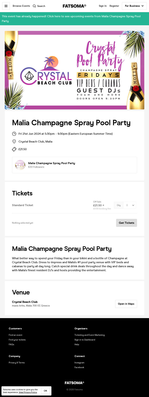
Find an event (15, 335)
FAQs (11, 344)
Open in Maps (126, 303)
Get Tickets (126, 222)
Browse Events (21, 5)
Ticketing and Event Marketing (89, 335)
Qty (119, 205)
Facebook (79, 367)
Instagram (79, 362)
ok (45, 391)
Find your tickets (17, 339)
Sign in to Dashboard (84, 339)
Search (41, 6)
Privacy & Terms (17, 362)
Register (114, 5)
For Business (132, 5)
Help (76, 344)
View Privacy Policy (28, 392)
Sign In (103, 5)
